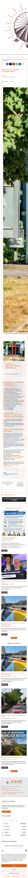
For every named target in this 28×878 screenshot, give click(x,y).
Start (3, 59)
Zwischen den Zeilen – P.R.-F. (6, 620)
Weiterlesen (4, 550)
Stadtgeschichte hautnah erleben (7, 483)
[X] (10, 64)
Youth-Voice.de (3, 535)
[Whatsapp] (8, 821)
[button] (26, 850)
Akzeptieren (14, 865)
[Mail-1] (14, 821)
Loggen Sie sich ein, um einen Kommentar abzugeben (14, 499)
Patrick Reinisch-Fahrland (5, 626)
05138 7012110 (15, 456)
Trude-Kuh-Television (4, 584)
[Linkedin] (20, 64)
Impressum (24, 876)
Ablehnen (14, 869)
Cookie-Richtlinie (6, 876)
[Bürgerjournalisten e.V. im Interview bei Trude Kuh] (14, 566)
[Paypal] (17, 821)
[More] (23, 64)
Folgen (24, 826)
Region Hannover (7, 59)
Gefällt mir (23, 823)
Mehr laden (13, 637)
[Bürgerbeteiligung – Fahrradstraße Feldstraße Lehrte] (14, 700)
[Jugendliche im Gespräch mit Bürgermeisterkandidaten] (14, 523)
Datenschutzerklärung (16, 876)
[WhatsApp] (16, 64)
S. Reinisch (3, 540)
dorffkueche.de (7, 466)
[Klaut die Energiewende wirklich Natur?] (14, 743)
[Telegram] (11, 821)
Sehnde (13, 59)
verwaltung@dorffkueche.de (14, 458)
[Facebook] (7, 64)
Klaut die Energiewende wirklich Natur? (11, 757)
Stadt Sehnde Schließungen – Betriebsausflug (20, 484)
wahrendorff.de (13, 464)
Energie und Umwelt (5, 755)
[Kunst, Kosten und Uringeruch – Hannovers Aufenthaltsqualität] (14, 608)
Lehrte (2, 578)
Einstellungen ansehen (14, 873)
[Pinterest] (13, 64)
